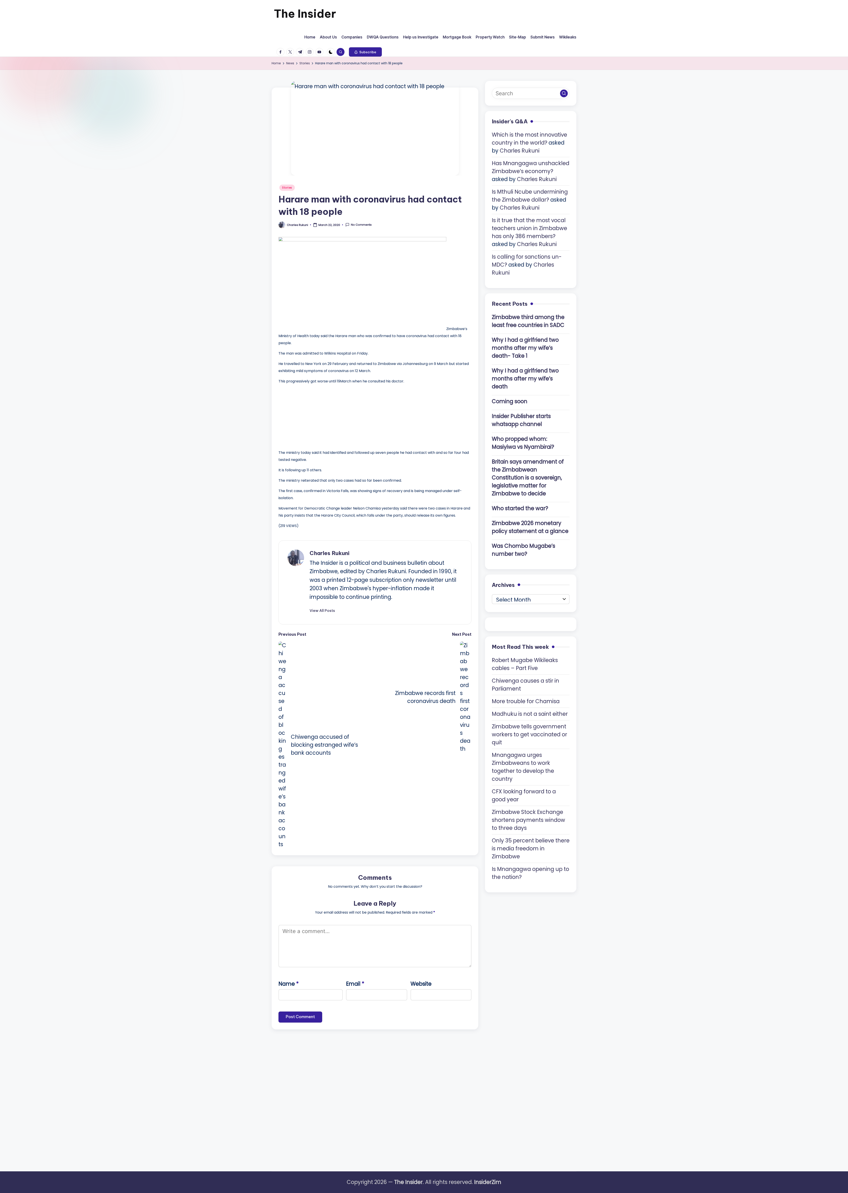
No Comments (361, 225)
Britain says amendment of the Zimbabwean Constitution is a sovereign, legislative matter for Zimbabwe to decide (528, 477)
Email (355, 983)
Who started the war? (520, 508)
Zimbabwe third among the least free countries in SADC (528, 320)
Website (421, 983)
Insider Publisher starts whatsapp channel (521, 420)
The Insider (305, 14)
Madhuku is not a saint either (530, 713)
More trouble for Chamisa (526, 701)
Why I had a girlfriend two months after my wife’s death (525, 378)
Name (288, 983)
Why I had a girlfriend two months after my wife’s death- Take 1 (525, 347)
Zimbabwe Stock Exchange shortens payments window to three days (528, 819)
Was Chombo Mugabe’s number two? (523, 549)
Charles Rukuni (329, 553)
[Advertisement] (311, 415)
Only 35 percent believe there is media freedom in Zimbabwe (531, 848)
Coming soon (509, 401)
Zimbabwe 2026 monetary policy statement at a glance (530, 526)
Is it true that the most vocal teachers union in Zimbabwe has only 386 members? (529, 228)
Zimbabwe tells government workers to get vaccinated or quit (529, 734)
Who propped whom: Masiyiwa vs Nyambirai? (523, 442)
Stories (287, 187)
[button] (365, 52)
